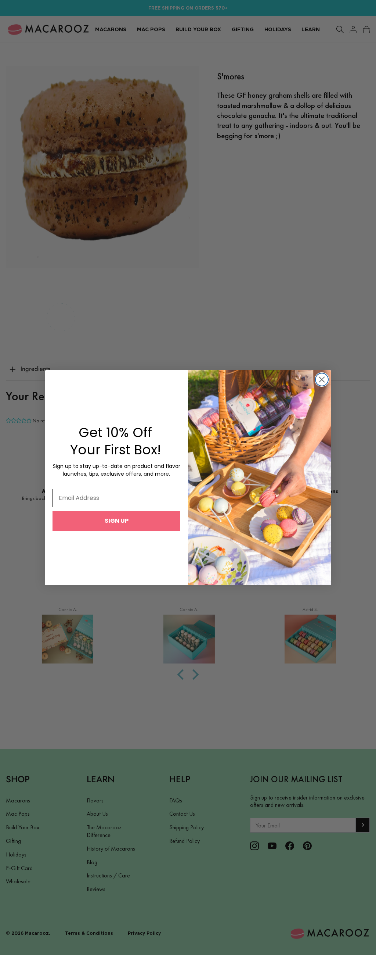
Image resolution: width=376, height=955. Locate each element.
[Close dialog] (321, 379)
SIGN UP (117, 520)
